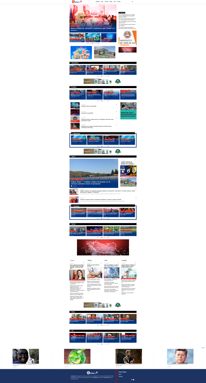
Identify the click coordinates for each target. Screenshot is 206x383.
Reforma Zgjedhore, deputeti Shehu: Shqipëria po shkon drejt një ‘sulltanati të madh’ (94, 95)
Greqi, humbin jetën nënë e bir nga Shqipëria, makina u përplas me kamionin (94, 321)
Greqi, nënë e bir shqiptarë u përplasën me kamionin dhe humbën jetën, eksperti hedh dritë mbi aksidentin (76, 320)
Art (75, 335)
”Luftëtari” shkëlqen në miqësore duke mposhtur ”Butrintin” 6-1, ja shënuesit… (128, 163)
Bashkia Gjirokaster (73, 194)
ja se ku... (106, 277)
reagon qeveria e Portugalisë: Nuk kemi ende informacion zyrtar (75, 121)
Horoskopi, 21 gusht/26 (89, 41)
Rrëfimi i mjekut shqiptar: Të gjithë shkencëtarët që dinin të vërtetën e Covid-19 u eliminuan (128, 285)
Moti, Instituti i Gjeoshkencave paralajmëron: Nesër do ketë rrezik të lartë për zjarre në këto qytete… (111, 290)
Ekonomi (73, 27)
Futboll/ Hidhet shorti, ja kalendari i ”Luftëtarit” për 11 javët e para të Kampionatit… (109, 232)
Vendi (82, 179)
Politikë (72, 92)
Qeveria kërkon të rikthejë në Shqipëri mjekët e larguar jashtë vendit (129, 278)
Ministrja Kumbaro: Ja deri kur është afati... (76, 279)
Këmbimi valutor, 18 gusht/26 (93, 141)
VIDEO (85, 210)
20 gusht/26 (73, 108)
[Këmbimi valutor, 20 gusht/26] (75, 105)
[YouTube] (133, 380)
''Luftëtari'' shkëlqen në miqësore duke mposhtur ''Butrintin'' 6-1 (128, 176)
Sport (73, 179)
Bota (92, 336)
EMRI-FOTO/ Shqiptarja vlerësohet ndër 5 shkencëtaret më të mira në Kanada (93, 289)
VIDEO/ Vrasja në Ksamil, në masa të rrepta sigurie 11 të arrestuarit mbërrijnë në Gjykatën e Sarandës (128, 71)
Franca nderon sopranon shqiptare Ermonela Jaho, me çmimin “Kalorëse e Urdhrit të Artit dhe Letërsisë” (128, 338)
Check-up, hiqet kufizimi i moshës (93, 265)
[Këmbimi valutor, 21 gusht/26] (77, 37)
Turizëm (77, 210)
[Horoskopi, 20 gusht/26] (75, 112)
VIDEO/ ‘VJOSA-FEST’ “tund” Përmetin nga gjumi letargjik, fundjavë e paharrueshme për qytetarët (111, 338)
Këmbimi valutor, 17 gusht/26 (109, 141)
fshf (70, 202)
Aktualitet (72, 231)
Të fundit (78, 27)
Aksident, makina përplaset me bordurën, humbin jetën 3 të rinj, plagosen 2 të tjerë (76, 233)
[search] (134, 1)
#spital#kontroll (91, 277)
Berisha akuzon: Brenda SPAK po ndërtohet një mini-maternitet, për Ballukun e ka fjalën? (127, 95)
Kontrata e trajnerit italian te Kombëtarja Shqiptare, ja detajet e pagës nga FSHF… (101, 199)
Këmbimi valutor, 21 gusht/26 (74, 41)
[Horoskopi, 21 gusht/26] (93, 37)
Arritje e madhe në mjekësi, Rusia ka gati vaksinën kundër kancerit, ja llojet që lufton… (94, 285)
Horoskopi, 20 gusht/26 (87, 113)
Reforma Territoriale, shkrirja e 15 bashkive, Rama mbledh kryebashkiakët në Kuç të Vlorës (77, 95)
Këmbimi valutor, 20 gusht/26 (88, 106)
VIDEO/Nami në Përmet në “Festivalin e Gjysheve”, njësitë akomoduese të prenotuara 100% (110, 213)
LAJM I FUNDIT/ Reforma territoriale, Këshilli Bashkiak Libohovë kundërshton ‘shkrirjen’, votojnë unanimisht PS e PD (111, 95)
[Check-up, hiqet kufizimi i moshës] (94, 272)
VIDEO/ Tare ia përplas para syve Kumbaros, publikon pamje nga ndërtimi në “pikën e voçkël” (94, 213)
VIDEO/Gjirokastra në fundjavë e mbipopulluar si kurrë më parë (125, 214)
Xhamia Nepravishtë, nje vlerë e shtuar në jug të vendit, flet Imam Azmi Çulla (94, 233)
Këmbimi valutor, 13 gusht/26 (125, 141)
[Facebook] (131, 380)
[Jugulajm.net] (77, 1)
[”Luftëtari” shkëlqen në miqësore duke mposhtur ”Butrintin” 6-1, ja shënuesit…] (128, 171)
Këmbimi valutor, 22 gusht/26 (81, 30)
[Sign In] (132, 1)
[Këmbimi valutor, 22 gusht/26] (92, 18)
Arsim (72, 335)
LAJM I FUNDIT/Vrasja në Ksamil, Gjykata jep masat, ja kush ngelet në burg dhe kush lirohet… (94, 71)
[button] (107, 5)
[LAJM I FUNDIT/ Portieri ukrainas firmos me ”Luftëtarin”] (108, 37)
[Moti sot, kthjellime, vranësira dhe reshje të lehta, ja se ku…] (111, 272)
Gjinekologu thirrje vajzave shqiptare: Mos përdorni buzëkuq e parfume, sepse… (129, 289)
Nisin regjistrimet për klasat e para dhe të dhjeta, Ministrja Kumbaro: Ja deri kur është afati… (77, 266)
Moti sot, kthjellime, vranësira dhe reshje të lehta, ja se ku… (111, 265)
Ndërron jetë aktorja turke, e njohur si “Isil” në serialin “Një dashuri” (94, 339)
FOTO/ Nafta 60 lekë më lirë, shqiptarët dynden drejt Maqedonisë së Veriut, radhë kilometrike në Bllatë (127, 15)
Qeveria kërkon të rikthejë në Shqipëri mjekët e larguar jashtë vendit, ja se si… (128, 266)
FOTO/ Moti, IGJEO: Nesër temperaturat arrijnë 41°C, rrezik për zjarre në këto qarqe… (111, 283)
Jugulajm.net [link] (73, 376)
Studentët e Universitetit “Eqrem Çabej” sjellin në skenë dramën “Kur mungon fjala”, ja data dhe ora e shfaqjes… (78, 338)
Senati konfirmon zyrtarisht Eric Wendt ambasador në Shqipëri (110, 321)
